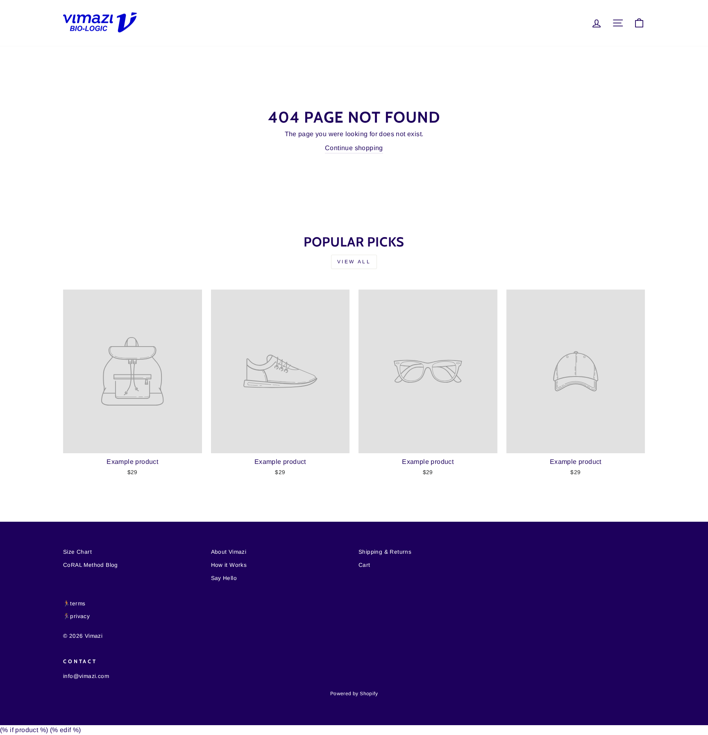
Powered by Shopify (354, 693)
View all (354, 262)
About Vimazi (229, 552)
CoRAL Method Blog (90, 565)
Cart (364, 565)
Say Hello (224, 578)
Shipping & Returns (385, 552)
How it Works (229, 565)
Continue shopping (354, 147)
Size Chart (77, 552)
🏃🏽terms (74, 603)
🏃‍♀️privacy (76, 616)
